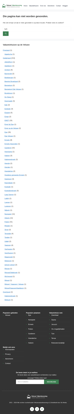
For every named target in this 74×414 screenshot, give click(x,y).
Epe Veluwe (9, 136)
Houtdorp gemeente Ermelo (14, 175)
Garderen (8, 148)
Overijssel (6, 292)
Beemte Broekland (11, 81)
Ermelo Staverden (11, 144)
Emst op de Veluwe (11, 128)
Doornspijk (8, 101)
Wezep (7, 269)
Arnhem (7, 70)
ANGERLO (8, 62)
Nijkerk (7, 210)
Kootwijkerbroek (10, 191)
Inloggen (65, 6)
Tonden (7, 237)
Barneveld (8, 74)
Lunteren (8, 206)
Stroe (6, 230)
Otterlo (7, 218)
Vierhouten (8, 249)
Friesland (6, 50)
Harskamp (8, 152)
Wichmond (8, 276)
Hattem (7, 156)
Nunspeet (8, 214)
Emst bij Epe (9, 124)
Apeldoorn (8, 66)
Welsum (7, 300)
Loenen (7, 202)
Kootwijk (8, 187)
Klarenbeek (9, 183)
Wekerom (8, 261)
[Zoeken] (6, 33)
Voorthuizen (9, 253)
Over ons (43, 6)
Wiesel (7, 280)
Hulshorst (8, 179)
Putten (7, 222)
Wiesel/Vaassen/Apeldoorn (14, 288)
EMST (7, 120)
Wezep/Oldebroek (11, 273)
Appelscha (8, 54)
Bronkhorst (8, 93)
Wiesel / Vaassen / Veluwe (14, 284)
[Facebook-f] (37, 409)
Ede (6, 105)
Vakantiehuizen (34, 6)
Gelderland (7, 58)
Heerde (7, 163)
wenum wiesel (10, 265)
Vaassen (8, 245)
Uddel (7, 241)
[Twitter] (42, 409)
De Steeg (8, 97)
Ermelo (7, 140)
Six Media (64, 402)
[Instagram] (32, 409)
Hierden (7, 167)
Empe (7, 117)
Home (25, 6)
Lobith (7, 198)
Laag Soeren (9, 195)
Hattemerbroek (10, 159)
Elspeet (7, 113)
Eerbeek (8, 109)
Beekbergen (9, 78)
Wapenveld (8, 257)
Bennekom (8, 85)
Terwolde (8, 234)
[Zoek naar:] (37, 29)
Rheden (7, 226)
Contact (58, 6)
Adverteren (51, 6)
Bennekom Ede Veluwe (13, 89)
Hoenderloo (9, 171)
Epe (6, 132)
